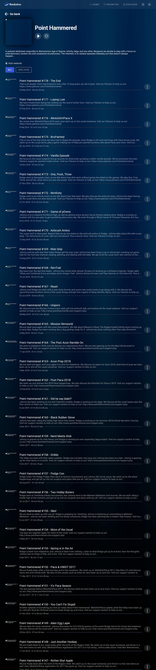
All (10, 70)
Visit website (15, 63)
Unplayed (23, 70)
